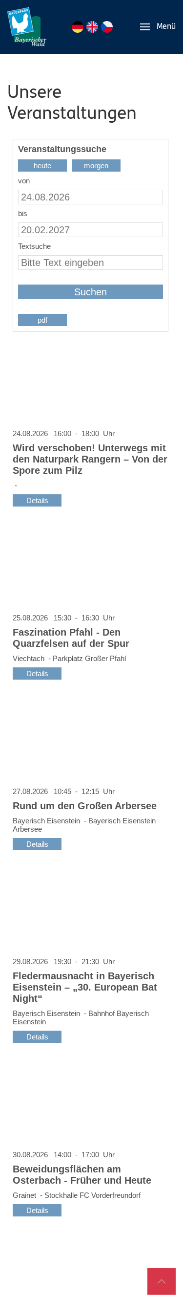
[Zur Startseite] (26, 26)
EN (92, 27)
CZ (107, 27)
